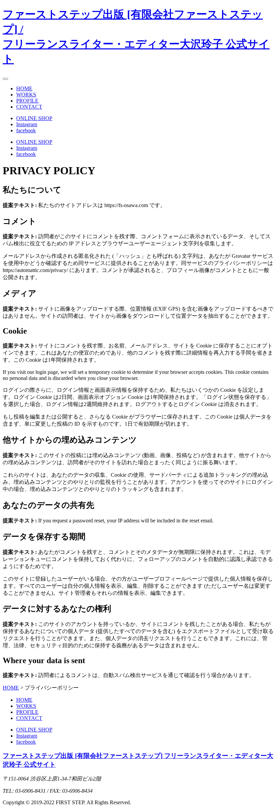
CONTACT (29, 107)
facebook (26, 130)
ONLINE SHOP (34, 118)
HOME (24, 88)
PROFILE (27, 101)
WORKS (26, 94)
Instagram (26, 124)
